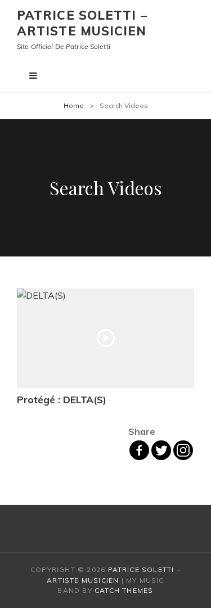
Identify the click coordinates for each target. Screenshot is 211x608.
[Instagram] (183, 450)
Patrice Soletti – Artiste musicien (82, 23)
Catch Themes (124, 590)
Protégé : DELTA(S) (61, 399)
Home (74, 105)
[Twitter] (161, 450)
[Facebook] (139, 450)
